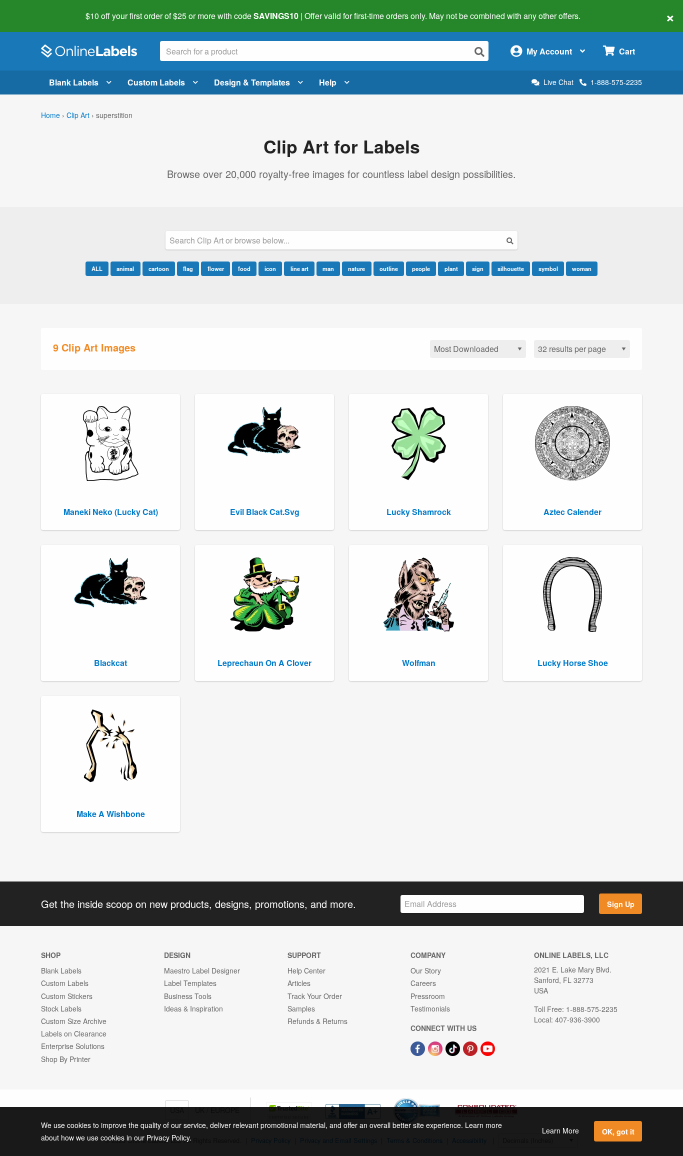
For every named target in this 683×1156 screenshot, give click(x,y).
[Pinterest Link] (471, 1047)
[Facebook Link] (418, 1047)
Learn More (560, 1131)
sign (478, 268)
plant (451, 268)
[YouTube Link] (487, 1047)
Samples (301, 1009)
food (244, 268)
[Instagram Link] (436, 1047)
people (421, 268)
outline (389, 268)
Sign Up (620, 904)
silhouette (511, 268)
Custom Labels (156, 82)
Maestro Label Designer (202, 971)
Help (327, 82)
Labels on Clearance (73, 1033)
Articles (299, 983)
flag (188, 268)
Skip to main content (36, 9)
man (328, 268)
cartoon (158, 268)
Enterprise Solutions (72, 1046)
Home (50, 115)
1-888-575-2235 (616, 82)
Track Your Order (315, 996)
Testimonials (430, 1009)
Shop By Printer (65, 1059)
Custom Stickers (66, 996)
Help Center (307, 971)
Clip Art (78, 115)
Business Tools (188, 996)
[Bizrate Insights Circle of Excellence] (436, 1099)
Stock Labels (61, 1009)
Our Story (425, 971)
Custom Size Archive (73, 1021)
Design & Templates (252, 82)
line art (299, 268)
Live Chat (559, 82)
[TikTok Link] (454, 1047)
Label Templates (190, 983)
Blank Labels (73, 82)
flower (216, 268)
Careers (423, 983)
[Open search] (479, 51)
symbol (548, 268)
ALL (97, 268)
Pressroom (427, 996)
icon (270, 268)
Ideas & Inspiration (193, 1009)
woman (582, 268)
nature (356, 268)
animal (125, 268)
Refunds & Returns (318, 1021)
